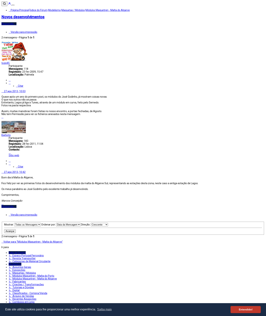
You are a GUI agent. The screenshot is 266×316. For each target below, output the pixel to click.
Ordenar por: (48, 224)
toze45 (5, 63)
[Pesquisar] (4, 3)
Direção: (86, 224)
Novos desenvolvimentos (23, 17)
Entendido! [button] (246, 309)
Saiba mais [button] (104, 309)
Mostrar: (9, 224)
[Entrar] (10, 4)
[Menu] (13, 5)
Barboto (6, 135)
